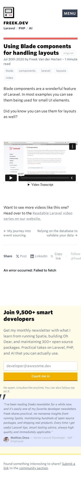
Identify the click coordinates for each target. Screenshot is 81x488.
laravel (45, 70)
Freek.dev (16, 23)
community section (33, 468)
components (27, 70)
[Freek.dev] (9, 12)
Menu (70, 13)
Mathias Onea (20, 437)
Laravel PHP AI (18, 28)
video (9, 77)
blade (9, 70)
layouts (61, 70)
